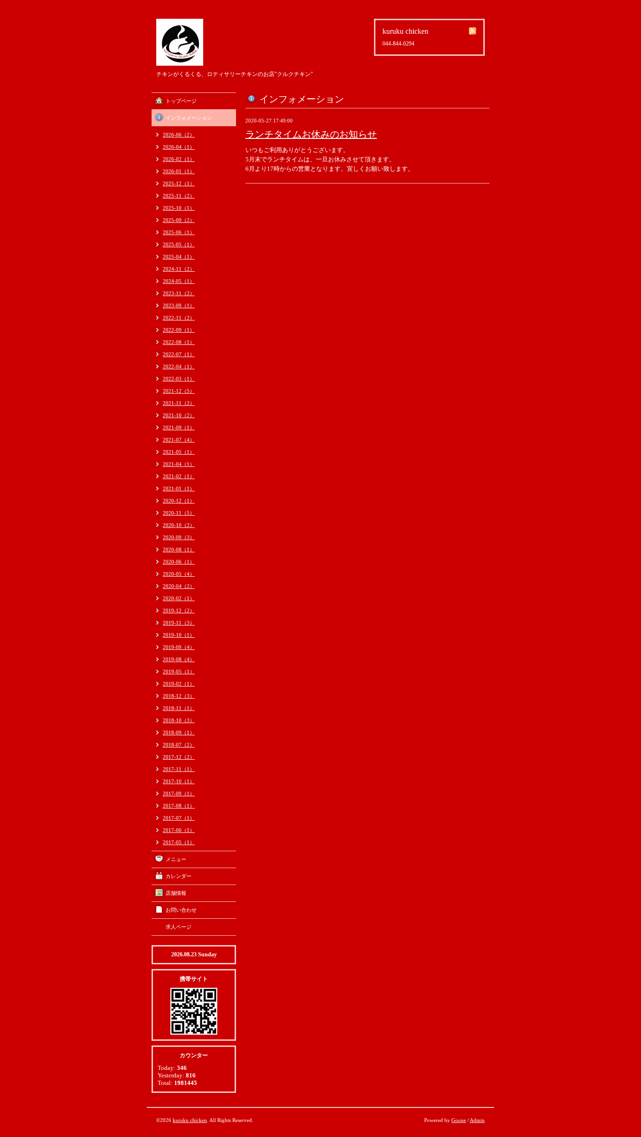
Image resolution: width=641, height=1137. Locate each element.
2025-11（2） (179, 195)
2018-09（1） (179, 732)
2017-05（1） (179, 842)
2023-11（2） (179, 293)
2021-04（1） (179, 464)
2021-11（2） (179, 403)
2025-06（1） (179, 232)
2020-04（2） (179, 586)
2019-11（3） (179, 623)
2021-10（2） (179, 415)
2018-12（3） (179, 696)
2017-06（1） (179, 830)
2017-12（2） (179, 757)
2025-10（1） (179, 208)
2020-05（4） (179, 574)
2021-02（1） (179, 476)
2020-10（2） (179, 525)
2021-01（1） (179, 488)
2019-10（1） (179, 635)
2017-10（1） (179, 781)
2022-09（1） (179, 330)
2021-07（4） (179, 440)
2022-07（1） (179, 354)
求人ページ (178, 927)
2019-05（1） (179, 671)
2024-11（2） (179, 269)
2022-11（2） (179, 317)
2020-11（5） (179, 513)
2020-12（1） (179, 501)
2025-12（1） (179, 183)
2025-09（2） (179, 220)
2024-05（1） (179, 281)
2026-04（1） (179, 147)
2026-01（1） (179, 171)
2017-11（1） (179, 769)
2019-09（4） (179, 647)
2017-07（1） (179, 818)
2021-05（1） (179, 452)
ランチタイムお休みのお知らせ (311, 134)
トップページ (181, 101)
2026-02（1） (179, 159)
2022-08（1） (179, 342)
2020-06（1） (179, 562)
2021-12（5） (179, 391)
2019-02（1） (179, 684)
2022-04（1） (179, 366)
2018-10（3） (179, 720)
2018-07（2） (179, 745)
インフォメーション (189, 118)
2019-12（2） (179, 610)
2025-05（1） (179, 244)
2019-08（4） (179, 659)
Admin (477, 1120)
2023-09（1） (179, 305)
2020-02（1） (179, 598)
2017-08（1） (179, 806)
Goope (458, 1120)
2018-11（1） (179, 708)
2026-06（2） (179, 134)
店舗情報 (176, 893)
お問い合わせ (181, 910)
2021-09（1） (179, 427)
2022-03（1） (179, 379)
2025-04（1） (179, 256)
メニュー (176, 859)
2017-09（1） (179, 793)
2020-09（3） (179, 537)
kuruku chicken (190, 1120)
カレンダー (178, 876)
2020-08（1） (179, 549)
